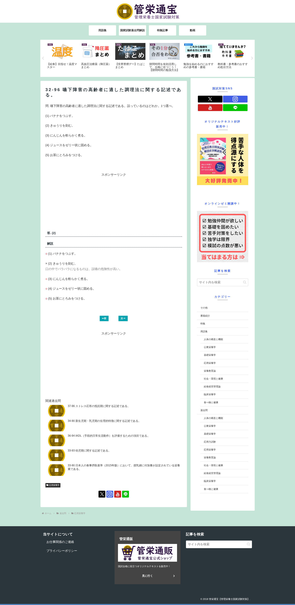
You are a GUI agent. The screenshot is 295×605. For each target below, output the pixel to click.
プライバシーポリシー (61, 550)
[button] (245, 282)
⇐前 (104, 318)
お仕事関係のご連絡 (60, 542)
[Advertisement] (79, 201)
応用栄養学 (54, 485)
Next (252, 58)
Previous (43, 58)
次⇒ (123, 318)
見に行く (147, 575)
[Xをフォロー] (102, 494)
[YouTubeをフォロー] (117, 494)
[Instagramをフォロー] (109, 494)
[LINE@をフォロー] (125, 494)
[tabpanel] (62, 58)
